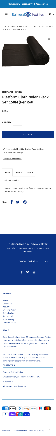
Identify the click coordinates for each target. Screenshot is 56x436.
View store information (12, 158)
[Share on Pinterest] (25, 202)
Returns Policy (8, 316)
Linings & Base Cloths (19, 26)
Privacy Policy (8, 319)
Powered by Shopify (36, 430)
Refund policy (8, 313)
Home (5, 26)
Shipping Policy (9, 309)
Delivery (18, 172)
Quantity (6, 122)
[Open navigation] (6, 14)
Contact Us (7, 303)
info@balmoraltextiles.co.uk (14, 386)
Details (7, 172)
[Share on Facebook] (11, 202)
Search (5, 300)
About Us (6, 306)
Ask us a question (12, 180)
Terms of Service (9, 322)
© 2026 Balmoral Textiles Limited (14, 430)
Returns (29, 172)
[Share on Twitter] (18, 202)
